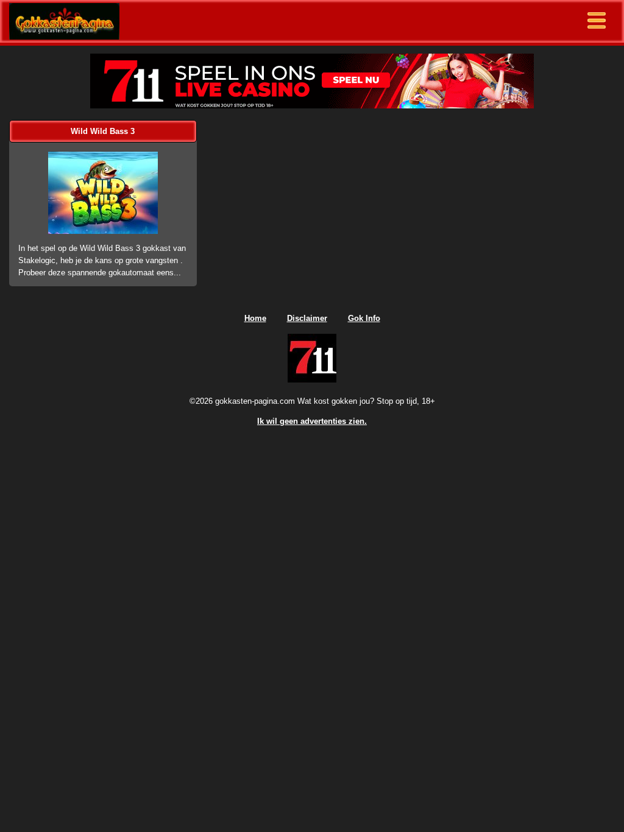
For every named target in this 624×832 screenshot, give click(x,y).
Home (255, 318)
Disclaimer (307, 318)
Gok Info (364, 318)
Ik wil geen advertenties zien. (312, 421)
